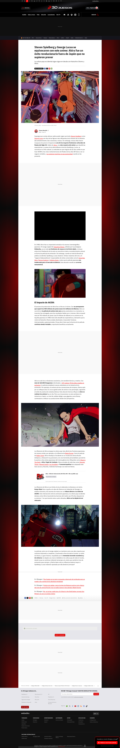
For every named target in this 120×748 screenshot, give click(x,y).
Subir (95, 713)
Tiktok (87, 706)
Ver (61, 635)
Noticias (41, 598)
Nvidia (72, 37)
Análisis (24, 14)
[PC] (64, 14)
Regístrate (92, 7)
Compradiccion (81, 724)
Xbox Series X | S (38, 694)
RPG (33, 37)
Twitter (47, 68)
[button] (43, 130)
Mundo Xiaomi (24, 727)
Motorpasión (69, 720)
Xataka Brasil (24, 738)
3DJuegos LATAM (36, 736)
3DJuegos (60, 7)
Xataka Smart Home (26, 725)
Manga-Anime (52, 598)
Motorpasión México (71, 736)
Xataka (23, 720)
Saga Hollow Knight (26, 699)
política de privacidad (78, 697)
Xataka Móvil (24, 722)
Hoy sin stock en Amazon (51, 476)
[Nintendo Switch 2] (75, 14)
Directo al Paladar (59, 720)
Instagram (78, 706)
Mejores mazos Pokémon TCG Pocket (62, 685)
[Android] (78, 14)
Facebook (45, 68)
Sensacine (46, 720)
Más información (61, 746)
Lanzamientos (51, 14)
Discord (84, 706)
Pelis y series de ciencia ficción (70, 598)
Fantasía (45, 37)
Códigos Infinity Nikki (35, 685)
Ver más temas (25, 707)
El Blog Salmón (93, 720)
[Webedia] (25, 713)
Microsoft (37, 699)
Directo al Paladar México (59, 737)
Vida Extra (35, 722)
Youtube (75, 706)
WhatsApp (67, 706)
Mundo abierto (52, 37)
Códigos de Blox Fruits (88, 685)
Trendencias (80, 720)
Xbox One (37, 697)
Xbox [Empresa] (51, 699)
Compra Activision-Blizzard (52, 703)
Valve (86, 37)
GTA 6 (58, 37)
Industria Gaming (25, 697)
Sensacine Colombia (48, 738)
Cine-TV (58, 14)
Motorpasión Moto (70, 722)
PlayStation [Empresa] (26, 702)
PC (48, 694)
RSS (81, 706)
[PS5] (68, 14)
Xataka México (25, 736)
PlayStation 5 (24, 694)
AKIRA (59, 598)
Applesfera (24, 724)
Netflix (62, 37)
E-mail (51, 68)
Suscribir (96, 694)
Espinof (45, 722)
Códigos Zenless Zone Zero (47, 685)
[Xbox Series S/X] (71, 14)
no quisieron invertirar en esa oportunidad (60, 154)
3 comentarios (40, 68)
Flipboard (49, 68)
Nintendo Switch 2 (79, 37)
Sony (36, 702)
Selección (43, 14)
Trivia (38, 14)
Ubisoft (67, 37)
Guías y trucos (31, 14)
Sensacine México (48, 736)
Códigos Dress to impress (77, 685)
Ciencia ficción (39, 37)
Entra (88, 7)
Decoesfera (80, 722)
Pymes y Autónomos (94, 722)
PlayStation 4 (51, 697)
